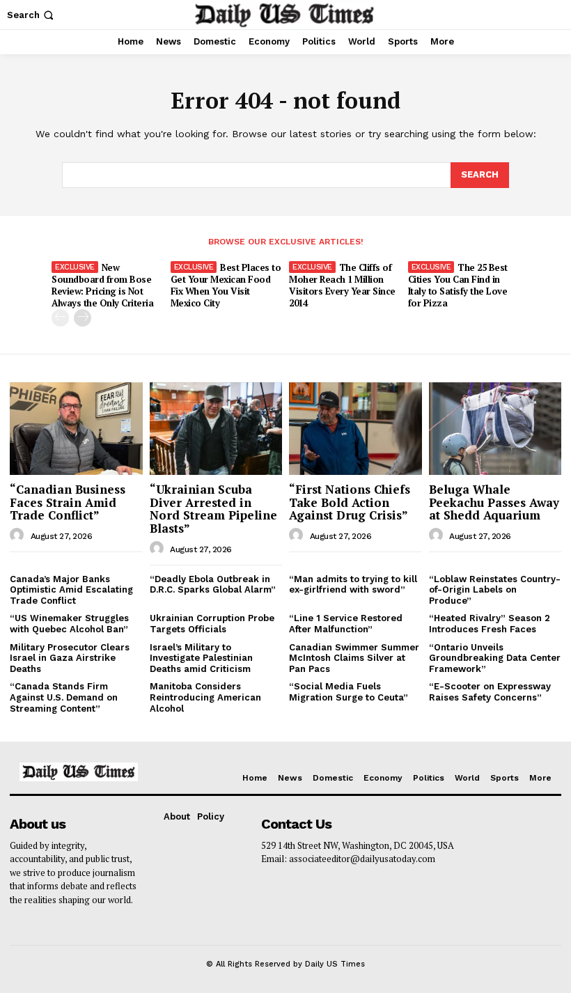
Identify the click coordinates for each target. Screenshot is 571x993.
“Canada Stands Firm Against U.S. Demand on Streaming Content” (64, 697)
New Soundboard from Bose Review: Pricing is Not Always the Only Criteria (102, 285)
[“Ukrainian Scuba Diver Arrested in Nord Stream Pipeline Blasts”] (216, 428)
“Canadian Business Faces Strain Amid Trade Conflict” (67, 502)
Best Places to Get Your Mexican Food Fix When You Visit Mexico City (226, 285)
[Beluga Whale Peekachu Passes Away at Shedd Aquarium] (495, 428)
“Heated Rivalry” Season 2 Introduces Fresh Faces (489, 623)
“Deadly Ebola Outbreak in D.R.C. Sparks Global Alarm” (213, 584)
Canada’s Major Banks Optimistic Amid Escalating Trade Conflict (71, 590)
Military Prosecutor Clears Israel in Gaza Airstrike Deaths (70, 658)
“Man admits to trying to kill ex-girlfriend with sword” (353, 584)
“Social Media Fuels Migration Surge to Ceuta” (348, 692)
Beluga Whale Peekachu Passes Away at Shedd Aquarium (494, 502)
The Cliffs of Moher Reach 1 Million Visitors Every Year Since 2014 (342, 285)
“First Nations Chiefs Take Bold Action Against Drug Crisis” (349, 502)
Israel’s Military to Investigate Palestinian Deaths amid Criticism (201, 658)
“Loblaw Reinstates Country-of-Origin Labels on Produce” (495, 590)
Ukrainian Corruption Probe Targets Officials (212, 623)
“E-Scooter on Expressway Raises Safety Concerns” (490, 692)
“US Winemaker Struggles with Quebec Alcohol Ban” (69, 623)
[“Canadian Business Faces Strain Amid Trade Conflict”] (76, 428)
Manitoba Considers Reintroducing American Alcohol (205, 697)
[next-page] (82, 318)
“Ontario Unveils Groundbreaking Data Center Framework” (495, 658)
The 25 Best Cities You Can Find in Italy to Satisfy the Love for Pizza (458, 285)
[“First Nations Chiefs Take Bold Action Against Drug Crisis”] (355, 428)
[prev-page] (60, 318)
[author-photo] (19, 535)
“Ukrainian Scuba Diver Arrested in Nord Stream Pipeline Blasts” (213, 508)
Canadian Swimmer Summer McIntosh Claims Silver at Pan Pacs (354, 658)
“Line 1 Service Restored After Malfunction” (345, 623)
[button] (31, 15)
